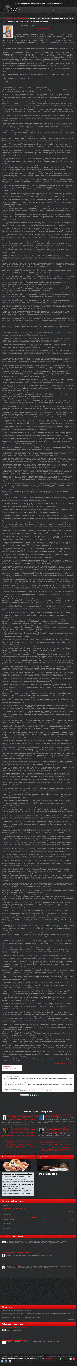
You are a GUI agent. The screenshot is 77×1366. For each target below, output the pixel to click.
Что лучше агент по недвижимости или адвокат (14, 1340)
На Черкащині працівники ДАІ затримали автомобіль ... (16, 1252)
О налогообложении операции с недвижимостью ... (15, 1327)
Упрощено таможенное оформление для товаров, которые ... (18, 1239)
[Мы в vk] (70, 1358)
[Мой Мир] (37, 1095)
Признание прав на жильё (22, 4)
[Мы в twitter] (2, 1361)
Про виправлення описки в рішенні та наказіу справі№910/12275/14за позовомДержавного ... (27, 1217)
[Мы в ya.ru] (10, 1361)
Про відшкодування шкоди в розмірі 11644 (14, 1208)
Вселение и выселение (52, 3)
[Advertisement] (36, 1101)
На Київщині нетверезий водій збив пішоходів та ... (15, 1264)
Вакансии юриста (35, 4)
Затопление (62, 3)
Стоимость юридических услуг (53, 10)
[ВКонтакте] (31, 1095)
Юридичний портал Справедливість (64, 1063)
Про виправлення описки (9, 1226)
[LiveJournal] (39, 1095)
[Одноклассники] (35, 1095)
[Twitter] (33, 1095)
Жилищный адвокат (6, 18)
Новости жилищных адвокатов (19, 18)
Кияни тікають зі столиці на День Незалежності (18, 1144)
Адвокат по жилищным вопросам (35, 3)
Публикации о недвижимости (13, 1324)
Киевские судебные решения (13, 1201)
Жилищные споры (20, 3)
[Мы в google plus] (74, 1358)
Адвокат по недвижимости (28, 10)
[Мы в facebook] (6, 1361)
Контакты (71, 10)
